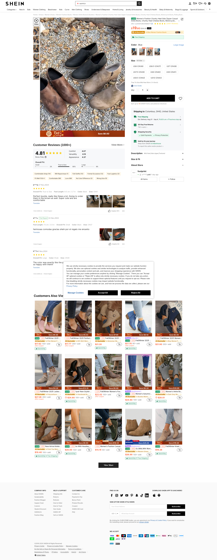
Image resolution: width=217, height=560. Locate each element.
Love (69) (68, 178)
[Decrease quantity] (138, 90)
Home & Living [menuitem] (118, 10)
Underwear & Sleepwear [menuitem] (100, 10)
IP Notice (55, 552)
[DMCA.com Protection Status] (117, 544)
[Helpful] (109, 210)
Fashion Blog (38, 515)
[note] (48, 334)
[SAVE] (180, 98)
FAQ (73, 512)
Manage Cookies (72, 546)
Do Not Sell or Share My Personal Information (49, 549)
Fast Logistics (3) (113, 174)
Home (35, 15)
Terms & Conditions (74, 549)
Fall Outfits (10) (78, 174)
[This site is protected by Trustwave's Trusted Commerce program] (112, 544)
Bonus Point (76, 500)
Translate (36, 203)
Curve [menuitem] (67, 10)
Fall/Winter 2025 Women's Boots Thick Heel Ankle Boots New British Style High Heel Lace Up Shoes (169, 338)
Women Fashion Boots (64, 15)
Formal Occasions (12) (95, 174)
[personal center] (190, 3)
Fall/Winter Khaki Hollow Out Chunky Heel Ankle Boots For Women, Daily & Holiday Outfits (169, 446)
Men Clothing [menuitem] (77, 10)
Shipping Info (57, 494)
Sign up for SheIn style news (122, 502)
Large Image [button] (178, 45)
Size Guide (57, 509)
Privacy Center (39, 546)
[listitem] (48, 325)
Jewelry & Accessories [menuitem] (134, 10)
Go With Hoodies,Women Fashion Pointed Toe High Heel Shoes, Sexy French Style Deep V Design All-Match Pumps (78, 446)
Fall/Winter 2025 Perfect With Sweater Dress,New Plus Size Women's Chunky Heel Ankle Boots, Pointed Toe (78, 338)
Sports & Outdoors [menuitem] (197, 10)
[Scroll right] (210, 9)
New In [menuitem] (22, 10)
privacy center (144, 522)
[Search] (139, 3)
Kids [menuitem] (60, 10)
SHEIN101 (38, 512)
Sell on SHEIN (58, 515)
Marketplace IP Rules (41, 552)
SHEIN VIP (57, 512)
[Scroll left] (207, 9)
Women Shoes (50, 15)
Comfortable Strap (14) (43, 174)
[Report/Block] (123, 210)
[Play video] (82, 74)
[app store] (154, 496)
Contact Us (76, 494)
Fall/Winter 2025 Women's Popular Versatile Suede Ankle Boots (139, 340)
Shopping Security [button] (144, 132)
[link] (195, 3)
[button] (205, 3)
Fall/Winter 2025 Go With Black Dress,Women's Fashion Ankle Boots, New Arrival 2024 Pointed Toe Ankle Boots (108, 338)
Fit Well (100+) (40, 178)
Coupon (75, 506)
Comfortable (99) (55, 178)
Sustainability (39, 497)
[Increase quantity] (147, 90)
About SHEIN (38, 494)
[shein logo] (15, 3)
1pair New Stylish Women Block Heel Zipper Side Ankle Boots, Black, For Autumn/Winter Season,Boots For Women (78, 392)
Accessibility (64, 552)
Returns (56, 497)
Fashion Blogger (40, 500)
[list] (130, 495)
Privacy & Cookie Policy (158, 520)
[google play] (159, 496)
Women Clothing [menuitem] (39, 10)
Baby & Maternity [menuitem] (166, 10)
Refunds (56, 500)
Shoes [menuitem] (86, 10)
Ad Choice (82, 552)
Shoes (41, 15)
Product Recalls (77, 503)
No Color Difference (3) (84, 178)
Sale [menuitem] (28, 10)
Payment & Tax (77, 497)
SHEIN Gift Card (77, 509)
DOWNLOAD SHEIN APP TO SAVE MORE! (167, 490)
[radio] (134, 52)
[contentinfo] (147, 537)
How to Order (57, 503)
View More (108, 465)
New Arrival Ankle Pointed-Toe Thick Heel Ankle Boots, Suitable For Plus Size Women (48, 446)
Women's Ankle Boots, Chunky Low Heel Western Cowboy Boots (169, 392)
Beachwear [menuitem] (52, 10)
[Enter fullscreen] (122, 128)
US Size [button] (139, 61)
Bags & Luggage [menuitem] (181, 10)
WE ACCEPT (114, 531)
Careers (37, 506)
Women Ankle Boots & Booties (83, 15)
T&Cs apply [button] (142, 127)
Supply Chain (39, 503)
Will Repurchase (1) (61, 174)
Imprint (73, 552)
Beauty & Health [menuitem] (150, 10)
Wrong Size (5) (102, 178)
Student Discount (40, 509)
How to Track (57, 506)
